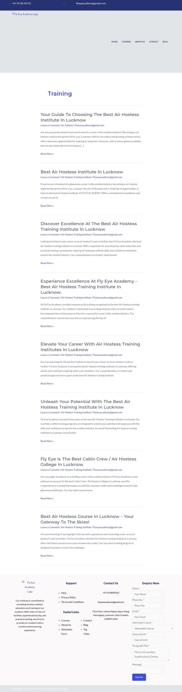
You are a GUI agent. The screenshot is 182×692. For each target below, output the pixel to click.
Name (136, 588)
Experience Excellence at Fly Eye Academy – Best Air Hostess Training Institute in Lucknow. (89, 287)
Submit (139, 677)
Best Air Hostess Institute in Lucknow (82, 171)
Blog (165, 41)
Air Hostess (67, 125)
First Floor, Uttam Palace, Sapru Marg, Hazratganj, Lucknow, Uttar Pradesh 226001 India (111, 615)
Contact (153, 41)
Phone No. (138, 599)
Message (137, 664)
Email (135, 611)
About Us (140, 41)
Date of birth (139, 634)
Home (114, 41)
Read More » (47, 154)
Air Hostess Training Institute (76, 177)
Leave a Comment (50, 125)
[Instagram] (27, 640)
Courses (126, 41)
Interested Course (142, 622)
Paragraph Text (141, 645)
